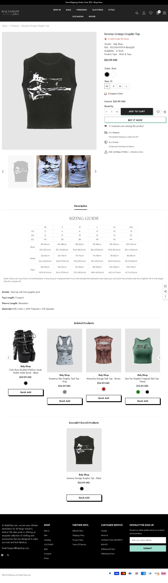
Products (14, 25)
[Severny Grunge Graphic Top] (84, 450)
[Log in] (144, 13)
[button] (3, 171)
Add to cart (137, 111)
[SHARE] (163, 112)
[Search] (137, 13)
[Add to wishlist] (158, 111)
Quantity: (109, 106)
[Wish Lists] (150, 13)
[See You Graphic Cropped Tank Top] (142, 350)
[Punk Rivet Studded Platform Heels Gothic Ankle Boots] (25, 346)
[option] (49, 91)
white (143, 392)
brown (104, 389)
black (26, 383)
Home (4, 25)
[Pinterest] (2, 555)
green (138, 392)
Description (80, 206)
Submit (147, 548)
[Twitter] (8, 555)
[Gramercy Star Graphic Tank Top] (64, 350)
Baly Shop (118, 44)
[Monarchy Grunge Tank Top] (103, 350)
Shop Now (97, 2)
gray (65, 392)
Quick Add (25, 392)
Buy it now (135, 120)
